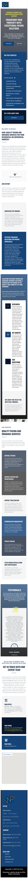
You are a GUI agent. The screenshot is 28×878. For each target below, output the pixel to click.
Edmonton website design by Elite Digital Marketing (14, 873)
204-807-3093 (16, 730)
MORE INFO (19, 44)
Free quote (8, 44)
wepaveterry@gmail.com (12, 845)
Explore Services (8, 78)
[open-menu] (20, 4)
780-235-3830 (11, 727)
